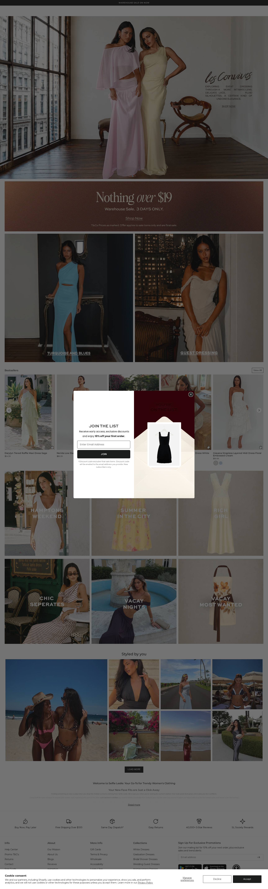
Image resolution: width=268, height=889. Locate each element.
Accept (247, 879)
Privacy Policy (145, 882)
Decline (217, 879)
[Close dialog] (191, 394)
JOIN (104, 454)
